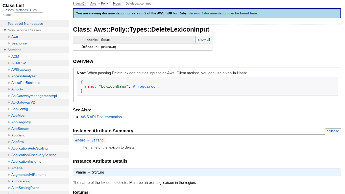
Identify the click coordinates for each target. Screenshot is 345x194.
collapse (333, 131)
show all (204, 39)
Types (117, 3)
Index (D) (79, 3)
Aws (93, 3)
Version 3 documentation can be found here (222, 13)
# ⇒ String (89, 140)
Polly (104, 3)
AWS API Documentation (101, 117)
